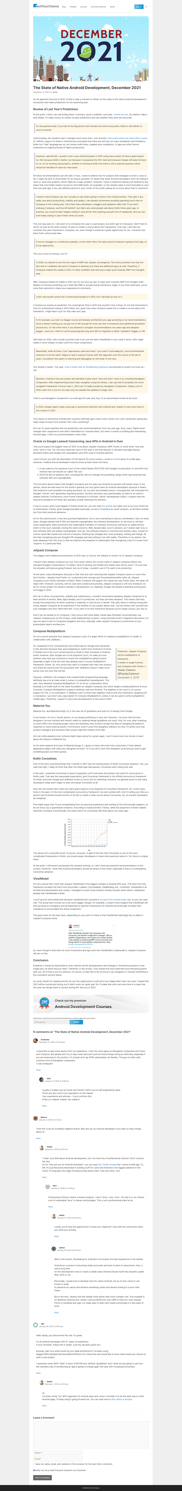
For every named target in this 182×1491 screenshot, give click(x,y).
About (112, 7)
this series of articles (122, 1399)
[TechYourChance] (46, 6)
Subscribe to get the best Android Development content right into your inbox (64, 1018)
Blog (64, 7)
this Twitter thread (107, 1164)
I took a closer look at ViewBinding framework (86, 367)
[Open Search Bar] (146, 7)
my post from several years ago (115, 899)
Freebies (73, 7)
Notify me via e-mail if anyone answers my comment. (60, 1470)
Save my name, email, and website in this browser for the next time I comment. (74, 1464)
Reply (38, 1070)
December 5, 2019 (128, 677)
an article (115, 459)
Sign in (139, 7)
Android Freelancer (98, 7)
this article (107, 506)
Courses (83, 7)
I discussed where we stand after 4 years (127, 138)
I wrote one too (120, 114)
